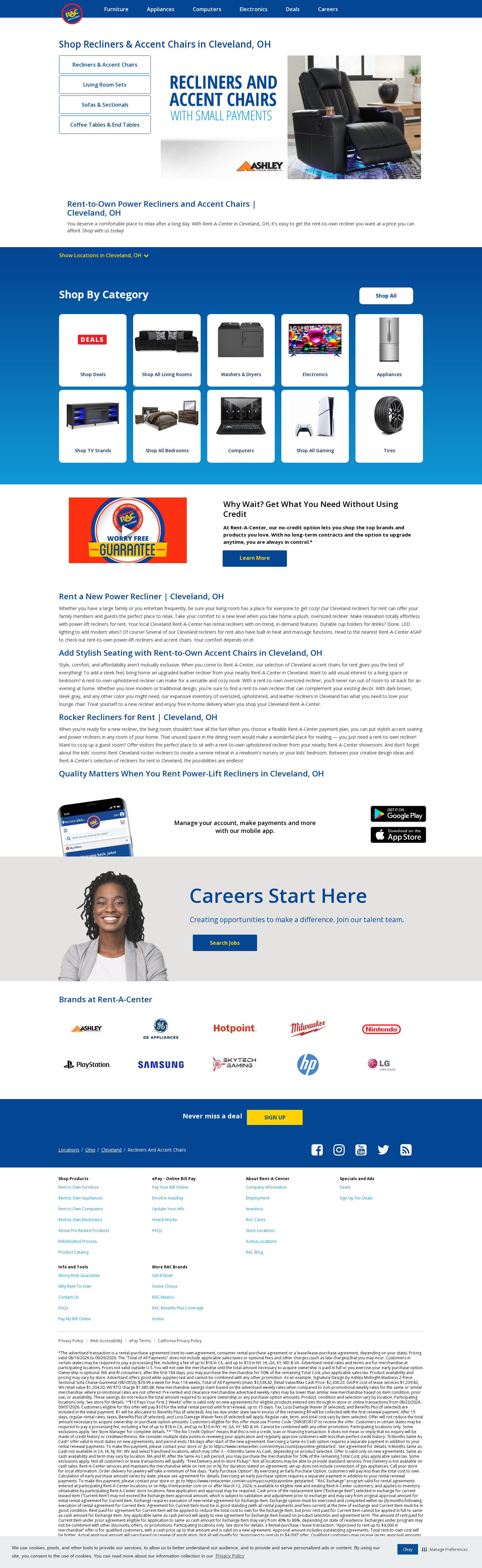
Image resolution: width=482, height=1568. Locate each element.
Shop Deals (93, 374)
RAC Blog (254, 1252)
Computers (241, 450)
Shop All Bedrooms (167, 450)
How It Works (164, 1219)
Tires (389, 450)
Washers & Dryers (241, 374)
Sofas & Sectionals (105, 104)
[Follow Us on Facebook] (317, 1156)
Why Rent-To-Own (74, 1286)
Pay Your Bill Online (170, 1187)
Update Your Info (168, 1209)
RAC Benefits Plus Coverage (177, 1308)
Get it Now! (162, 1275)
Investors (254, 1209)
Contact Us (68, 1297)
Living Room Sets (105, 84)
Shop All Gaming (315, 450)
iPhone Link (398, 837)
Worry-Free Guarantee (79, 1275)
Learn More (255, 558)
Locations (68, 1150)
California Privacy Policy (180, 1341)
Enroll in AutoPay (167, 1198)
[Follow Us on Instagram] (339, 1156)
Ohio (90, 1150)
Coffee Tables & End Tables (105, 124)
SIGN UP (275, 1117)
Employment (257, 1198)
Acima (158, 1319)
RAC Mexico (163, 1297)
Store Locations (260, 1230)
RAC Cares (255, 1219)
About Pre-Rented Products (83, 1230)
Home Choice (164, 1286)
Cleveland (111, 1150)
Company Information (266, 1187)
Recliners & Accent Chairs (104, 64)
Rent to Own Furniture (78, 1187)
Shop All (386, 295)
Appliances (389, 374)
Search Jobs (225, 942)
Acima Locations (261, 1241)
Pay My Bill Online (74, 1319)
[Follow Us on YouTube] (361, 1156)
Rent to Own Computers (80, 1209)
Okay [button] (407, 1549)
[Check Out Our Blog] (405, 1156)
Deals (345, 1187)
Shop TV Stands (93, 450)
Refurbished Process (77, 1241)
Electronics (315, 374)
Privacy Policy (229, 1556)
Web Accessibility (106, 1341)
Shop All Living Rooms (167, 374)
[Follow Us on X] (383, 1156)
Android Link (398, 816)
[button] (445, 1549)
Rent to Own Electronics (80, 1219)
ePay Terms (140, 1341)
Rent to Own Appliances (80, 1198)
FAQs (157, 1230)
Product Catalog (73, 1252)
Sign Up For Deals (356, 1198)
